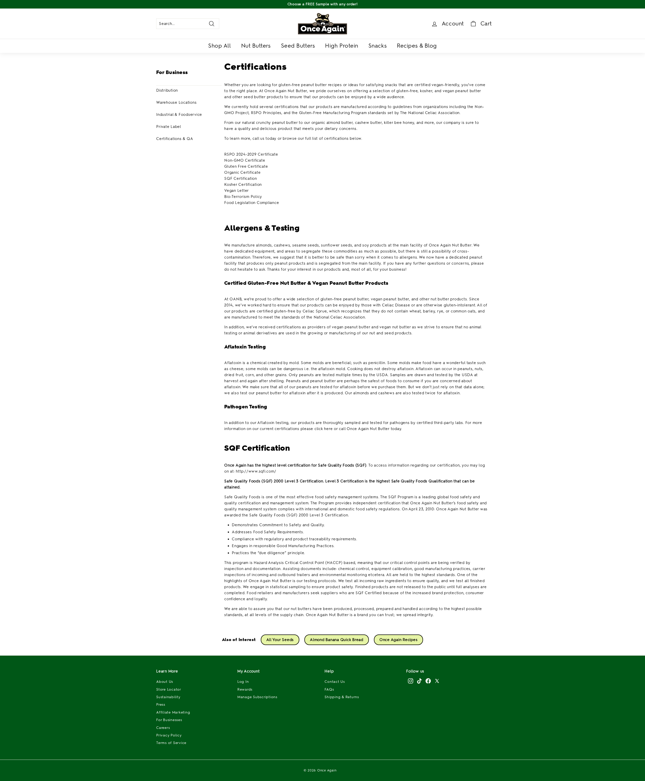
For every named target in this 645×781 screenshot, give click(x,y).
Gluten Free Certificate (246, 166)
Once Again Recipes (398, 639)
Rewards (244, 689)
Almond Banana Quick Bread (336, 639)
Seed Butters (298, 45)
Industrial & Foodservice (179, 114)
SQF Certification (240, 178)
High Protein (341, 45)
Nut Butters (256, 45)
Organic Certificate (242, 172)
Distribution (167, 90)
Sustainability (168, 697)
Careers (163, 728)
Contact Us (335, 682)
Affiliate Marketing (173, 712)
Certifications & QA (174, 138)
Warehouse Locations (176, 102)
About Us (164, 682)
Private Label (168, 126)
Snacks (377, 45)
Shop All (219, 45)
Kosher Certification (243, 184)
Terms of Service (171, 743)
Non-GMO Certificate (244, 160)
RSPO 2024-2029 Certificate (251, 154)
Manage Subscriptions (257, 697)
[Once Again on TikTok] (419, 681)
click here (323, 429)
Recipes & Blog (417, 45)
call (342, 429)
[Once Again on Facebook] (428, 681)
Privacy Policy (169, 735)
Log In (243, 682)
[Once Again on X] (437, 681)
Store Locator (168, 689)
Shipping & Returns (342, 697)
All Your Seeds (280, 639)
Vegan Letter (236, 190)
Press (160, 704)
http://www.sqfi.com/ (256, 471)
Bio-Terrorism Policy (243, 196)
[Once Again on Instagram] (410, 681)
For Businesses (169, 720)
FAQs (329, 689)
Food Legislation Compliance (251, 202)
